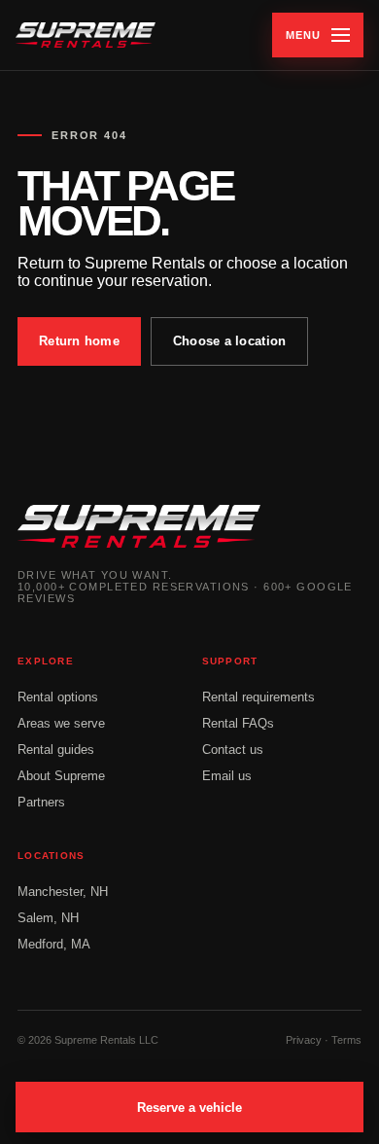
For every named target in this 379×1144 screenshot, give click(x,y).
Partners (41, 802)
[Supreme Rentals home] (85, 35)
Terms (346, 1040)
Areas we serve (61, 723)
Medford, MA (53, 944)
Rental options (57, 697)
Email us (227, 776)
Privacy (304, 1040)
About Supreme (61, 776)
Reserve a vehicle (189, 1107)
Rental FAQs (238, 723)
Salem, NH (48, 918)
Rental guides (55, 749)
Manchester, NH (62, 891)
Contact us (232, 749)
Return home (79, 341)
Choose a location (229, 341)
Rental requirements (258, 697)
